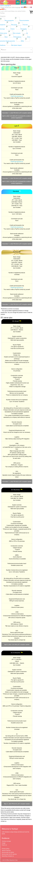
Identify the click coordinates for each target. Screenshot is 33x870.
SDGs (22, 41)
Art (27, 33)
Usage (3, 843)
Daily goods (14, 24)
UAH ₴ (17, 2)
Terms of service (6, 850)
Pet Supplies (24, 29)
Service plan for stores (8, 852)
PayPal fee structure (17, 96)
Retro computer (17, 33)
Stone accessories (9, 20)
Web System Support (16, 45)
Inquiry (4, 845)
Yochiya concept (6, 841)
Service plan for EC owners (9, 854)
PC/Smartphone (17, 37)
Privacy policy (5, 848)
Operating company (8, 856)
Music (6, 37)
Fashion (13, 29)
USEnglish (23, 3)
